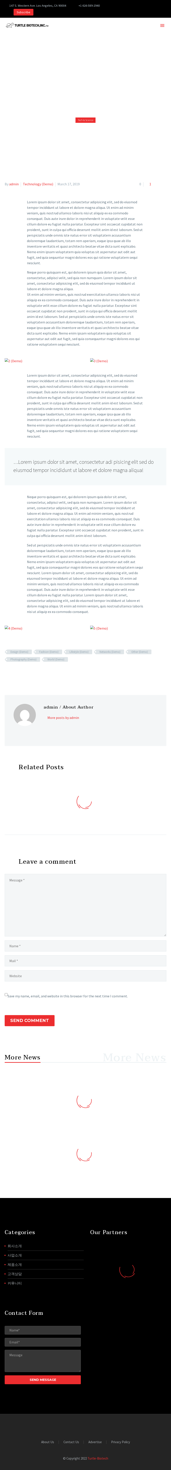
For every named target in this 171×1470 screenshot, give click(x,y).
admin (14, 184)
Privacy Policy (120, 1442)
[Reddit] (40, 672)
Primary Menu (162, 25)
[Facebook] (117, 5)
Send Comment (29, 1020)
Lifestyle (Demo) (79, 652)
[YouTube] (144, 5)
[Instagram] (131, 5)
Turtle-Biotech (98, 1458)
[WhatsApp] (157, 5)
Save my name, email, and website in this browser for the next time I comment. (68, 996)
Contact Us (71, 1442)
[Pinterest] (137, 5)
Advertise (95, 1442)
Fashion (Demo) (49, 652)
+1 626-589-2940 (89, 6)
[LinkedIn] (33, 672)
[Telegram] (151, 5)
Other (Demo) (139, 652)
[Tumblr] (27, 672)
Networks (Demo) (110, 652)
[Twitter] (124, 5)
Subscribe (23, 12)
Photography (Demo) (23, 659)
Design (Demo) (19, 652)
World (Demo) (55, 659)
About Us (47, 1442)
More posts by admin (63, 717)
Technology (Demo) (38, 184)
